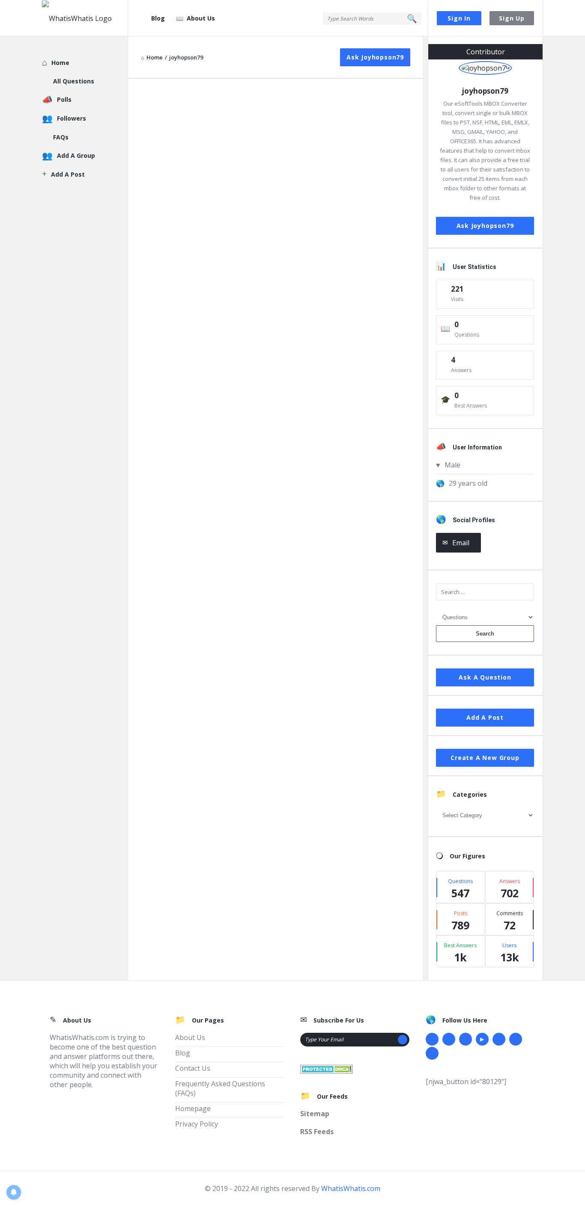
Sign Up (512, 18)
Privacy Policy (196, 1124)
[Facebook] (432, 1039)
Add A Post (485, 717)
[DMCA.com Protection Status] (326, 1068)
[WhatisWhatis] (85, 18)
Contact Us (192, 1068)
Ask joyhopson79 (375, 57)
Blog (158, 18)
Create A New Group (485, 758)
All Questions (73, 81)
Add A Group (76, 155)
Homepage (193, 1108)
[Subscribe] (402, 1039)
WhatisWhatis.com (350, 1188)
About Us (201, 18)
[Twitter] (448, 1039)
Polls (64, 99)
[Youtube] (482, 1039)
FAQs (61, 137)
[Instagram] (498, 1039)
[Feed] (432, 1053)
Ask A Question (485, 677)
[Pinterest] (515, 1039)
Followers (71, 118)
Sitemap (314, 1113)
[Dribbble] (465, 1039)
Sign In (459, 18)
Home (60, 63)
